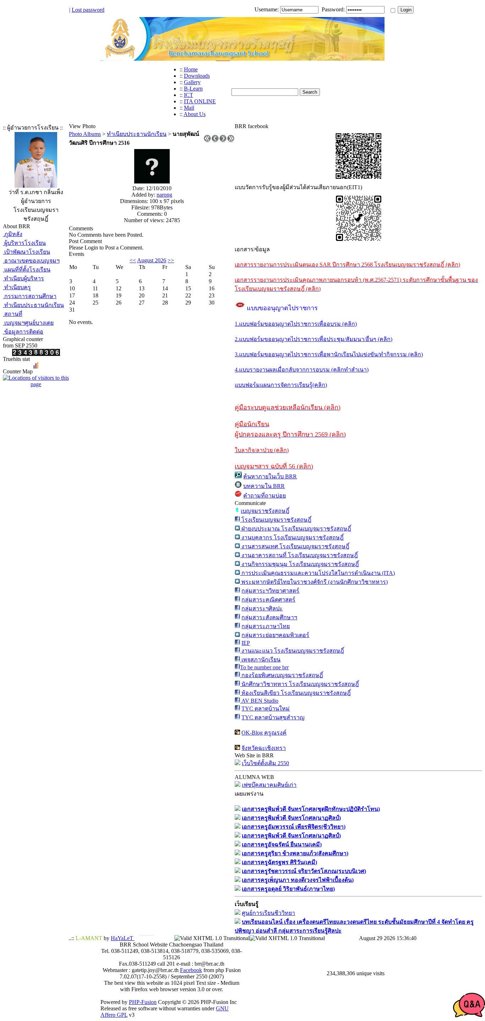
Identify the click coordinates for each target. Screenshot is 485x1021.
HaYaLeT (123, 938)
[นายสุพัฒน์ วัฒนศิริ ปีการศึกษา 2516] (152, 182)
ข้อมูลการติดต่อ (23, 332)
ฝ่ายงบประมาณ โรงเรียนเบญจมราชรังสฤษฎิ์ (295, 529)
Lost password (88, 10)
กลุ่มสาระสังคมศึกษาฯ (269, 617)
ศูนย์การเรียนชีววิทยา (268, 913)
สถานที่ (12, 314)
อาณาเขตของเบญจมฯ (31, 261)
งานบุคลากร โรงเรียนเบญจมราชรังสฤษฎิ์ (292, 537)
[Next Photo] (223, 140)
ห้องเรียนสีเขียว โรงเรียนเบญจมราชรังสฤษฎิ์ (295, 693)
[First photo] (207, 140)
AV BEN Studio (259, 701)
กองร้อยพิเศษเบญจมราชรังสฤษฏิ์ (281, 675)
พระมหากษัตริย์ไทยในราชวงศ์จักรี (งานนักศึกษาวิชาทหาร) (314, 582)
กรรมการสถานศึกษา (29, 296)
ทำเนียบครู (17, 287)
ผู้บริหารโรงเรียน (24, 243)
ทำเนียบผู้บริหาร (23, 278)
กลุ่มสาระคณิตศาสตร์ (268, 600)
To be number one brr (264, 667)
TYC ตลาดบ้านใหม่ (265, 709)
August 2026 (151, 260)
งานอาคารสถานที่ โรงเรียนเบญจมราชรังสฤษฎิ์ (299, 555)
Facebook (191, 970)
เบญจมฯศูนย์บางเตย (28, 323)
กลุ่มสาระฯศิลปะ (262, 608)
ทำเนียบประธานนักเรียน (33, 305)
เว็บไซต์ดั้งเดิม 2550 (265, 763)
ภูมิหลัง (12, 234)
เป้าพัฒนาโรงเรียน (26, 252)
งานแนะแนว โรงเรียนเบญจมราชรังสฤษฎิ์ (292, 651)
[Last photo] (231, 140)
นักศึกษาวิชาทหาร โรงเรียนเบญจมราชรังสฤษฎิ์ (299, 684)
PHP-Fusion (143, 1002)
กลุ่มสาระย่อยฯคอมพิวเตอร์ (275, 635)
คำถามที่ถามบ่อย (264, 496)
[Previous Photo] (215, 140)
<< (133, 260)
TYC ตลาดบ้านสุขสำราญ (273, 717)
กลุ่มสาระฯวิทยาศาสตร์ (270, 591)
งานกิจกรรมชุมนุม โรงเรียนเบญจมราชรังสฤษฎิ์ (299, 564)
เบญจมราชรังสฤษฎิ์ (265, 511)
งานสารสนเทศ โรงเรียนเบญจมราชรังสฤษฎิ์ (294, 546)
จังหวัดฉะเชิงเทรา (263, 748)
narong (164, 195)
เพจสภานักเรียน (260, 660)
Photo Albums (85, 134)
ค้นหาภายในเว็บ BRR (270, 476)
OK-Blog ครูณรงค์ (264, 733)
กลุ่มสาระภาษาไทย (265, 626)
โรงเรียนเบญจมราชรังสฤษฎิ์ (275, 520)
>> (171, 260)
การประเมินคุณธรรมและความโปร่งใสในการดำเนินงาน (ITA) (317, 573)
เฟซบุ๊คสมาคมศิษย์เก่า (269, 785)
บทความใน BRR (264, 486)
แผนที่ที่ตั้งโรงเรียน (26, 270)
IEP (245, 643)
